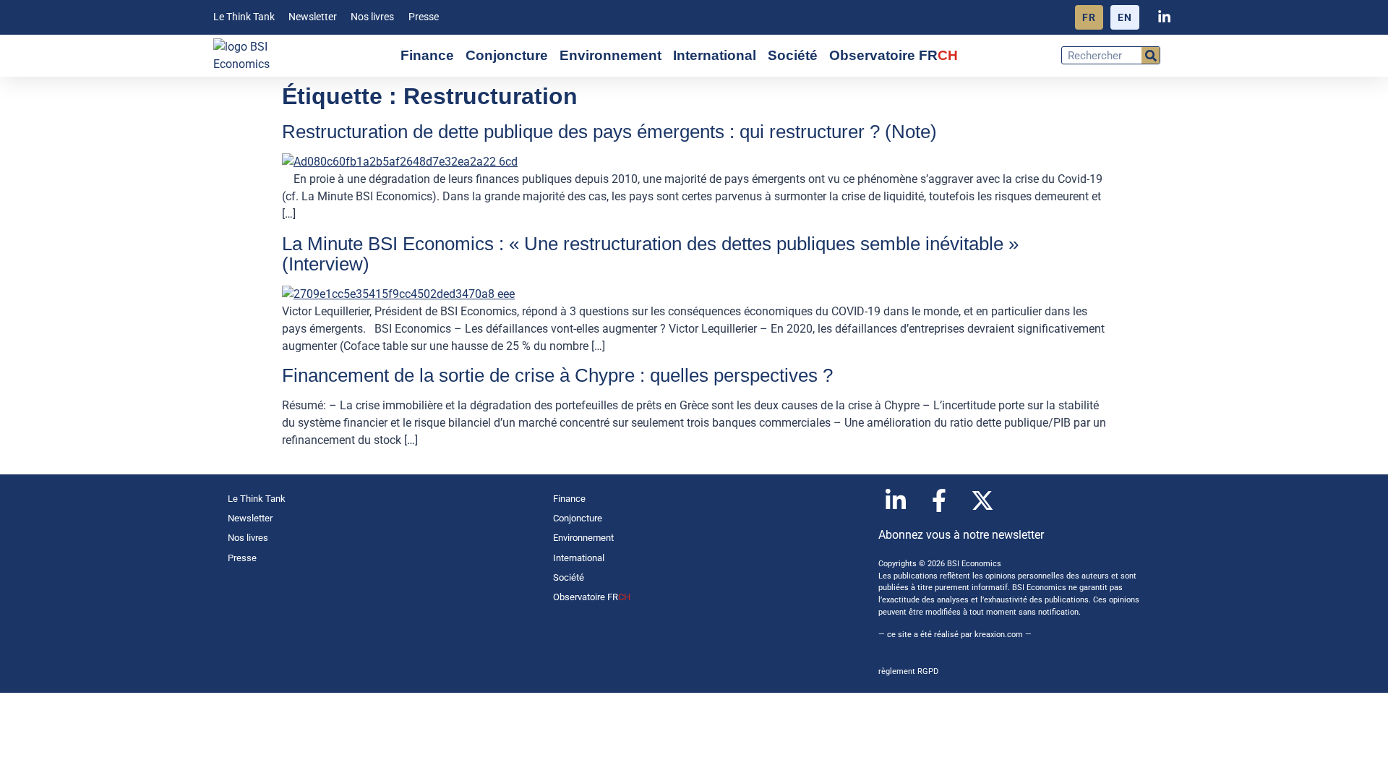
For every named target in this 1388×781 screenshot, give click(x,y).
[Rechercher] (1150, 55)
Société (793, 55)
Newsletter (312, 17)
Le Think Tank (244, 17)
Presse (423, 17)
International (714, 55)
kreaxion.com (998, 634)
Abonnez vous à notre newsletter (961, 535)
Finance (427, 55)
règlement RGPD (908, 671)
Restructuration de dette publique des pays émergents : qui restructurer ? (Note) (609, 131)
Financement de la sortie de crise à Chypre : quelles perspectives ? (557, 375)
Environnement (610, 55)
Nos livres (372, 17)
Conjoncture (507, 55)
